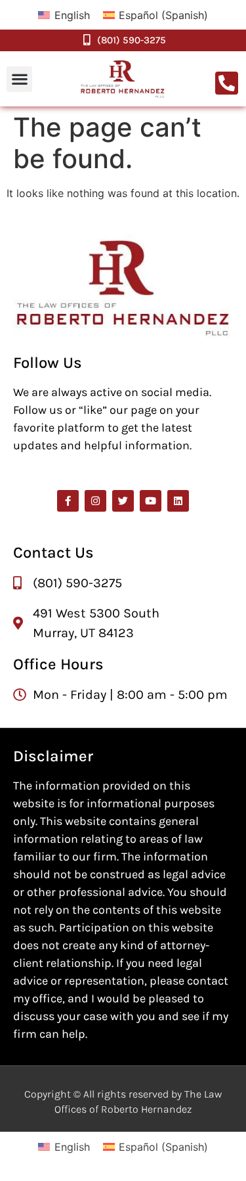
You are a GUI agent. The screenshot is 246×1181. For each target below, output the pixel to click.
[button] (19, 79)
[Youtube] (150, 501)
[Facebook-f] (68, 501)
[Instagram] (95, 501)
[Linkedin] (178, 501)
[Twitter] (123, 501)
